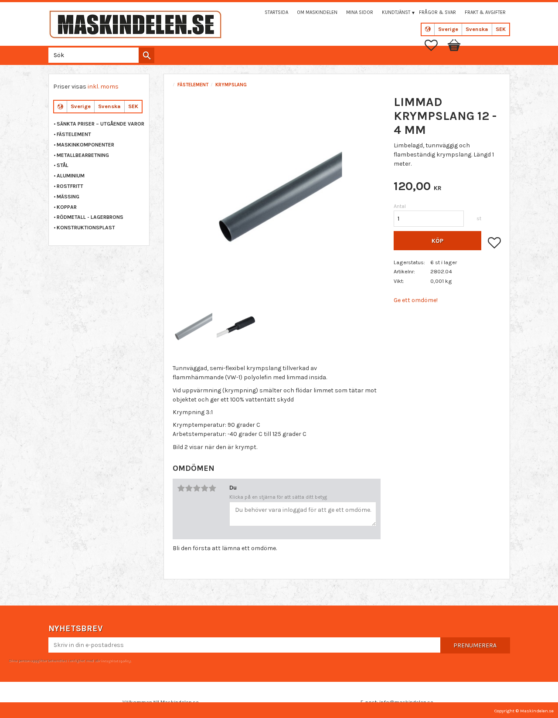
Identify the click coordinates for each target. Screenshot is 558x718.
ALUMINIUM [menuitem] (71, 176)
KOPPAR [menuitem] (67, 207)
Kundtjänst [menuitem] (396, 12)
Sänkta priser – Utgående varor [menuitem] (100, 124)
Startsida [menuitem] (276, 12)
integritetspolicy (115, 660)
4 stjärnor (204, 488)
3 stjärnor (197, 488)
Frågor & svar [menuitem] (437, 12)
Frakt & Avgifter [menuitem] (485, 12)
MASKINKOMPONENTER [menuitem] (85, 145)
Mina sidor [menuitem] (359, 12)
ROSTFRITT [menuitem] (70, 186)
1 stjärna (181, 488)
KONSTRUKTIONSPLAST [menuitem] (86, 228)
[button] (435, 45)
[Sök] (146, 55)
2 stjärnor (189, 488)
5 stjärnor (212, 488)
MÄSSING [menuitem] (68, 197)
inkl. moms (103, 86)
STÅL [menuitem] (62, 165)
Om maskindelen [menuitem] (317, 12)
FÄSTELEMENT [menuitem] (74, 134)
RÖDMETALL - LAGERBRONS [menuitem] (90, 217)
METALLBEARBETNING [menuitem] (83, 155)
